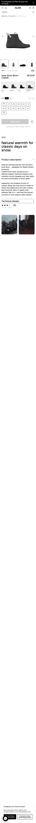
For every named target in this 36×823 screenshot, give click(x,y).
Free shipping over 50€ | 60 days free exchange (14, 3)
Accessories (12, 16)
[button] (5, 818)
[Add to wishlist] (32, 121)
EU (7, 98)
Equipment (4, 16)
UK (10, 98)
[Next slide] (33, 36)
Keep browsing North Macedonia (25, 816)
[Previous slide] (3, 36)
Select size (15, 122)
